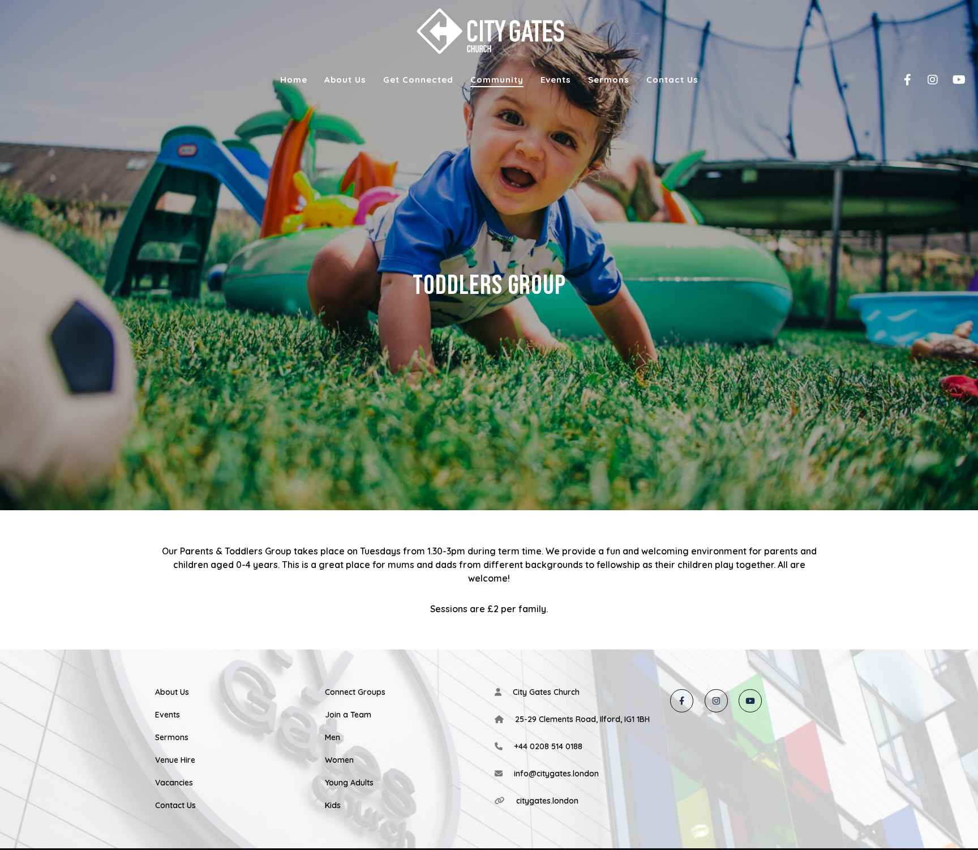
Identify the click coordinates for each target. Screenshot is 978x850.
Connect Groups (355, 692)
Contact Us (175, 805)
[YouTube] (951, 80)
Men (332, 737)
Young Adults (349, 783)
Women (339, 760)
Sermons (171, 737)
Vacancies (174, 783)
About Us (172, 692)
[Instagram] (925, 80)
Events (167, 715)
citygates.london (547, 801)
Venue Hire (175, 760)
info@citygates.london (556, 773)
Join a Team (348, 715)
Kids (333, 805)
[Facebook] (900, 80)
